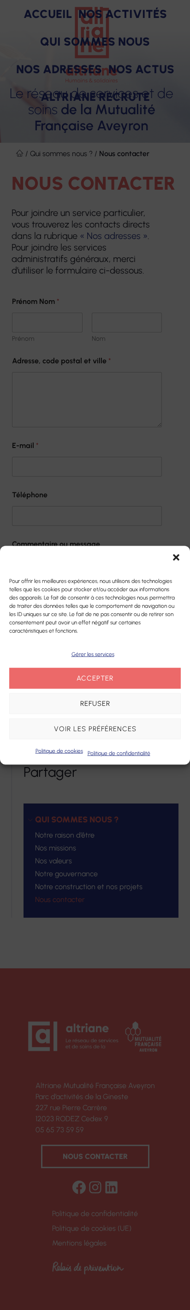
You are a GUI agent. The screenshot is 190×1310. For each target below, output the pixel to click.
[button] (176, 557)
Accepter (95, 678)
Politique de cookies (59, 750)
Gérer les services (92, 654)
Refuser (95, 703)
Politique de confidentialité (119, 753)
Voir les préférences (95, 729)
